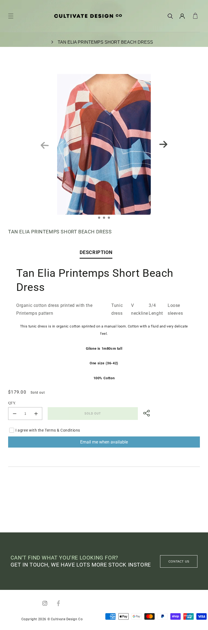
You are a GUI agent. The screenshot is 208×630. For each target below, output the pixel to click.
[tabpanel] (104, 144)
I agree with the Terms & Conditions (47, 430)
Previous (45, 145)
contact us (178, 561)
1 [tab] (100, 219)
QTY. (12, 403)
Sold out (92, 413)
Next (163, 144)
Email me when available (104, 442)
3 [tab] (110, 219)
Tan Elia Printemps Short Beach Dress (105, 42)
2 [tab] (105, 219)
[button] (11, 16)
